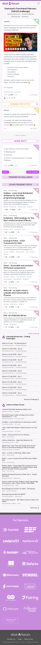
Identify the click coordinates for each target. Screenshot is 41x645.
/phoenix (6, 277)
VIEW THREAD (33, 172)
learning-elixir (11, 152)
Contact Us (11, 639)
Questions (17, 411)
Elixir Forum (19, 405)
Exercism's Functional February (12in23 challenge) (20, 10)
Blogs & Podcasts (7, 449)
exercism (9, 155)
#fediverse (13, 304)
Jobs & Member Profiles (9, 503)
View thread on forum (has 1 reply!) (17, 149)
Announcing (13, 190)
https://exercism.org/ (19, 25)
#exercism (25, 16)
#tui (23, 229)
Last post (34, 165)
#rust (11, 229)
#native (32, 252)
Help (19, 639)
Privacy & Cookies (32, 642)
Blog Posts (17, 478)
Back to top (33, 333)
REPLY (5, 172)
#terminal (17, 229)
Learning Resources (13, 14)
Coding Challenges (28, 14)
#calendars (13, 324)
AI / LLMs (17, 424)
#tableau (26, 279)
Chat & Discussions (7, 418)
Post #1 (35, 129)
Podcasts (17, 449)
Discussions (18, 496)
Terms (23, 642)
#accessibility (8, 279)
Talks (16, 442)
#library (6, 207)
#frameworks (20, 252)
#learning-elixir (15, 16)
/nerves (6, 252)
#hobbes (29, 207)
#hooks (29, 277)
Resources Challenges (31, 399)
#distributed (22, 207)
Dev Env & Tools (19, 418)
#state (6, 254)
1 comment (9, 87)
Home (8, 158)
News (5, 190)
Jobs (19, 503)
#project (21, 304)
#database (13, 207)
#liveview (23, 277)
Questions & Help (7, 411)
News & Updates (12, 491)
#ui (17, 277)
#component (18, 279)
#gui (27, 252)
